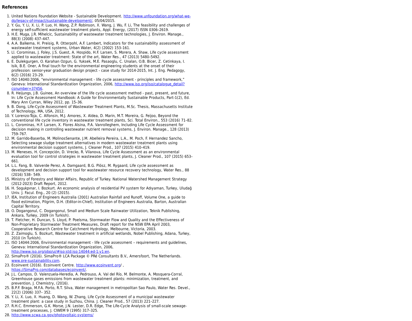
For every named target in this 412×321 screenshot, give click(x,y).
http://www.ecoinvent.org (98, 265)
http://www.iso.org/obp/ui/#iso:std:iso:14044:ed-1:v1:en (60, 251)
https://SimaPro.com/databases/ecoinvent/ (48, 269)
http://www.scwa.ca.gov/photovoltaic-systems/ (52, 315)
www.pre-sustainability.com (35, 260)
